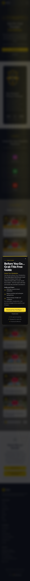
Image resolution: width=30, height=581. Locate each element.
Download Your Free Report (14, 309)
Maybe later (15, 313)
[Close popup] (25, 258)
